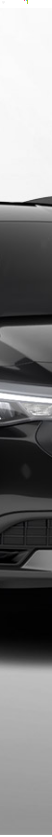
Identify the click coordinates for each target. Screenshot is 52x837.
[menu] (3, 2)
